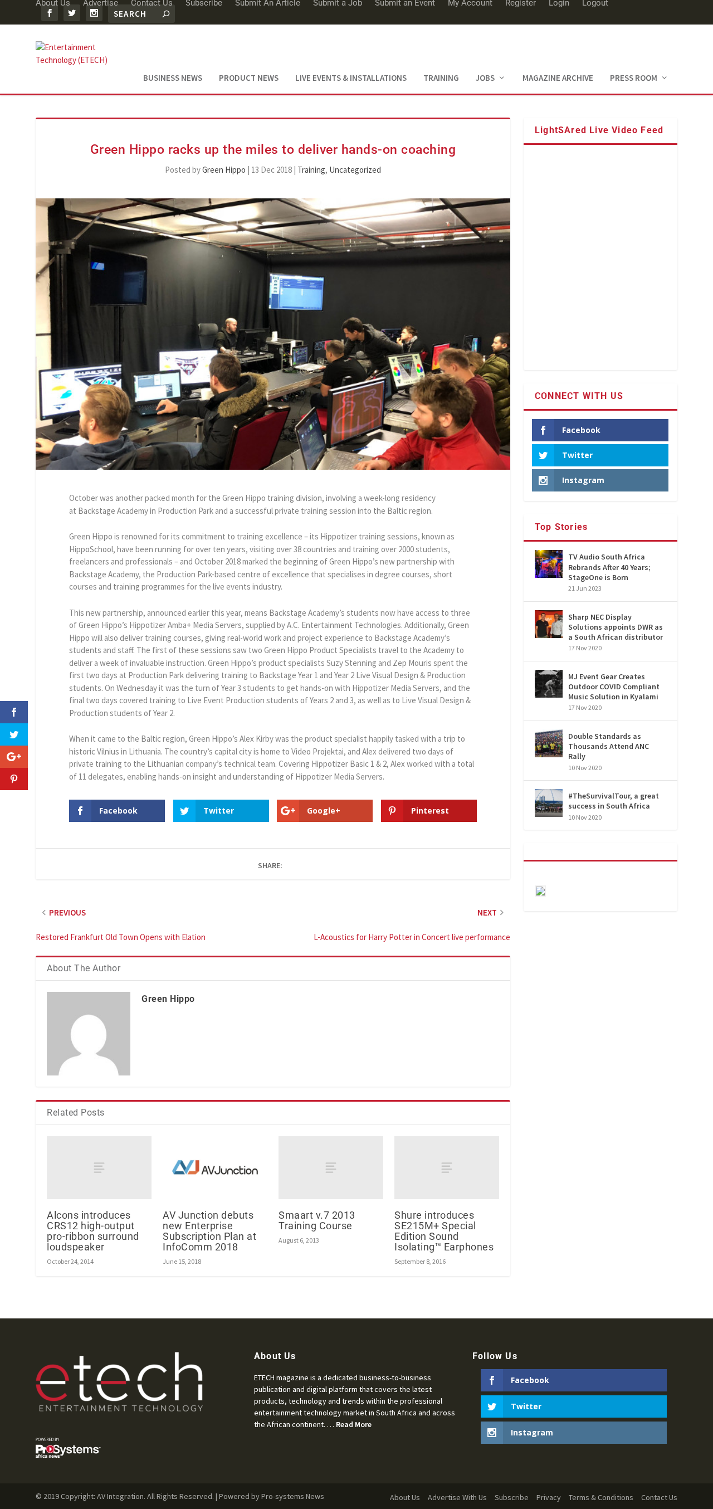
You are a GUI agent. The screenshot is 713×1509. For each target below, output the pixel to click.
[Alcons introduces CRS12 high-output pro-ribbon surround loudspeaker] (99, 1167)
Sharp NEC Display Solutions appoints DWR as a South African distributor (615, 627)
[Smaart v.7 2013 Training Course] (331, 1167)
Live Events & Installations (351, 78)
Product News (249, 78)
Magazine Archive (557, 78)
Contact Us (659, 1497)
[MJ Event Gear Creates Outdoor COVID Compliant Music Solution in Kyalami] (549, 684)
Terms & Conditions (601, 1497)
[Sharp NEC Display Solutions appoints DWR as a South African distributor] (549, 624)
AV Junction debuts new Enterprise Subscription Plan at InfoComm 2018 (209, 1231)
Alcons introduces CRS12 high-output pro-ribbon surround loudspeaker (93, 1231)
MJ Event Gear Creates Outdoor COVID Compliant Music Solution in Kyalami (614, 686)
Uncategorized (355, 169)
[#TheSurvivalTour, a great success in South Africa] (549, 803)
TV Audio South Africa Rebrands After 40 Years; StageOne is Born (609, 567)
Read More (354, 1424)
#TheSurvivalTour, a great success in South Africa (613, 801)
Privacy (548, 1497)
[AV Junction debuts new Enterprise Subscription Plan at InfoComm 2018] (215, 1167)
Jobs (485, 78)
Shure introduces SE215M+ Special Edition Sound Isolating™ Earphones (444, 1231)
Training (441, 78)
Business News (172, 78)
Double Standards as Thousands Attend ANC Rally (608, 746)
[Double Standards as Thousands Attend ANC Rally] (549, 743)
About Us (405, 1497)
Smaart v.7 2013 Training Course (317, 1220)
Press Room (633, 78)
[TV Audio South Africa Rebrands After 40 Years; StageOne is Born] (549, 564)
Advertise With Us (457, 1497)
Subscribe (512, 1497)
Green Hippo (224, 169)
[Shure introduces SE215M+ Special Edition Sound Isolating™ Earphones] (446, 1167)
